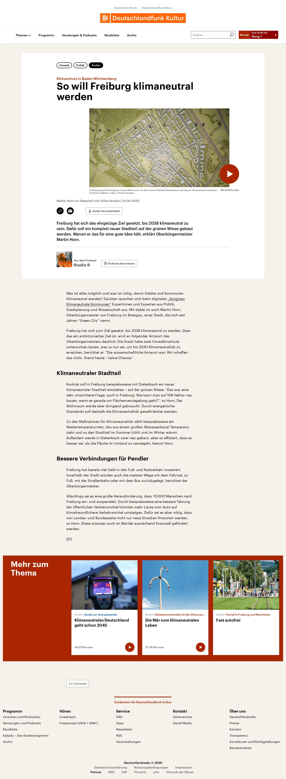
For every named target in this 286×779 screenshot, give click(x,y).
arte (156, 772)
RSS (119, 735)
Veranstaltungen (128, 741)
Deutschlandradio (243, 717)
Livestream (68, 717)
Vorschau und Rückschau (21, 717)
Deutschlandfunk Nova (157, 7)
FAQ (119, 717)
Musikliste (111, 35)
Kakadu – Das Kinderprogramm (26, 735)
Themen (22, 35)
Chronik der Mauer (180, 772)
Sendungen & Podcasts (79, 35)
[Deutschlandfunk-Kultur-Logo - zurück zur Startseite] (143, 18)
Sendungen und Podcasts (22, 723)
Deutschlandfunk (125, 7)
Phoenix (140, 772)
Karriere (235, 729)
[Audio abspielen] (229, 174)
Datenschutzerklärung (110, 767)
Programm (46, 35)
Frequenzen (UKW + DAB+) (79, 723)
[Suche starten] (231, 34)
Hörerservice (182, 717)
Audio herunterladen (106, 211)
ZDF (124, 772)
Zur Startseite (77, 683)
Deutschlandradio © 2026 (143, 762)
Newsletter (124, 729)
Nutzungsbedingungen (151, 767)
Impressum (183, 767)
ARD (111, 772)
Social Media (182, 723)
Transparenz (239, 735)
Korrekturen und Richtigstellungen (255, 741)
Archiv (132, 35)
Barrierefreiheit (241, 748)
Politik (80, 65)
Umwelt (64, 65)
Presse (234, 723)
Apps (120, 723)
